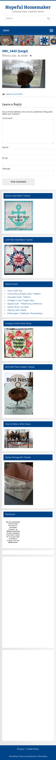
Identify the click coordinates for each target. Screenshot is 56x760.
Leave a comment (14, 94)
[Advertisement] (13, 602)
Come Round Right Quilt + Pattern (24, 294)
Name (6, 147)
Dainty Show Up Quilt (18, 307)
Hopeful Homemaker (28, 7)
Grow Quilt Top (14, 290)
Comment (7, 118)
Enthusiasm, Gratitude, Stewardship (24, 313)
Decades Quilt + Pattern (19, 297)
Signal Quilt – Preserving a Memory (24, 303)
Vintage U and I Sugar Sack (20, 300)
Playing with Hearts (16, 310)
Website (6, 169)
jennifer (24, 55)
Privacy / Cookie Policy (28, 749)
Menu (6, 30)
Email (5, 158)
